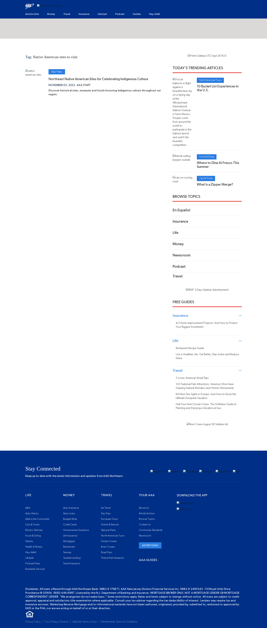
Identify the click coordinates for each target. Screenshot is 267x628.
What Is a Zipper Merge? (215, 184)
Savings (67, 552)
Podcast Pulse (32, 563)
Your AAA (147, 495)
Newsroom (145, 535)
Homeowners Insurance (76, 530)
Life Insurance (70, 535)
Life (28, 495)
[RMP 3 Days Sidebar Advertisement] (207, 290)
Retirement (69, 547)
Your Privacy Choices (57, 621)
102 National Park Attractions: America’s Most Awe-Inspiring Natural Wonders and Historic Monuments (205, 386)
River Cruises (108, 547)
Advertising (150, 545)
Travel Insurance (71, 563)
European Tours (109, 519)
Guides (137, 14)
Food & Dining (206, 156)
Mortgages (69, 541)
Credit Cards (70, 524)
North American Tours (210, 80)
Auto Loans (69, 513)
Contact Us (144, 524)
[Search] (221, 14)
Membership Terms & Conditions (119, 621)
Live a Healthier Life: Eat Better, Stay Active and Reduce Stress (207, 356)
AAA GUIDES (148, 560)
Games (29, 541)
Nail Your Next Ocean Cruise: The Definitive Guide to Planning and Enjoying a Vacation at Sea (206, 406)
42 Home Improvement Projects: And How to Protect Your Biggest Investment (206, 325)
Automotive (32, 14)
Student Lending (72, 558)
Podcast (120, 14)
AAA (27, 508)
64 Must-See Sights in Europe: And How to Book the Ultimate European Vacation (206, 396)
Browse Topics (147, 519)
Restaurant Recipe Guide (190, 348)
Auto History (32, 513)
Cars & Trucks (206, 178)
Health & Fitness (33, 547)
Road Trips (106, 552)
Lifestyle (102, 14)
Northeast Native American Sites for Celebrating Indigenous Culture (98, 79)
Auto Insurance (71, 508)
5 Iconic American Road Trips (192, 378)
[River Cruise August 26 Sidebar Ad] (207, 424)
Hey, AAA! (154, 14)
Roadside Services (35, 569)
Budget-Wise (70, 519)
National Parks (108, 530)
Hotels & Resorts (110, 524)
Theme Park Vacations (112, 558)
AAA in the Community (37, 519)
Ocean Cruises (109, 541)
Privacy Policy (33, 621)
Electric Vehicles (34, 530)
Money (51, 14)
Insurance (83, 14)
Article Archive (147, 513)
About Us (144, 508)
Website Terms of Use (84, 621)
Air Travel (106, 508)
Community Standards (150, 530)
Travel (66, 14)
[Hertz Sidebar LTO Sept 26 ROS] (207, 55)
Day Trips (57, 72)
